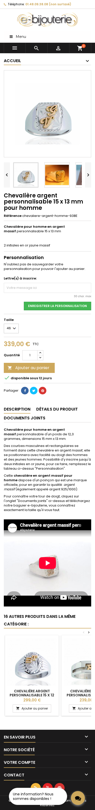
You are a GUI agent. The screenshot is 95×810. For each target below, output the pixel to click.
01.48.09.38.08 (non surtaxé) (48, 4)
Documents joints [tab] (24, 418)
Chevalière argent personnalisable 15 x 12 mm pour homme (32, 695)
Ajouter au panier (28, 368)
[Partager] (25, 390)
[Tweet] (33, 390)
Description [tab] (17, 409)
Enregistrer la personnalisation (57, 306)
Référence (13, 216)
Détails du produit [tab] (57, 409)
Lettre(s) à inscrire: (20, 278)
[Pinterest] (42, 390)
